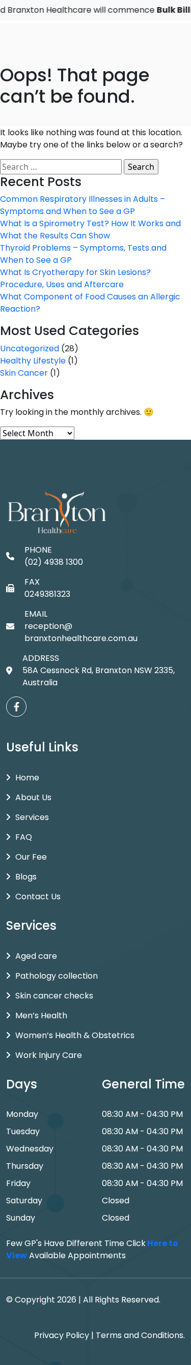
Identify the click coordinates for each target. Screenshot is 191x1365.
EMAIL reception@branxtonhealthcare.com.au (81, 626)
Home (27, 777)
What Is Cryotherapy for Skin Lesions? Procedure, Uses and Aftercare (75, 278)
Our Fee (31, 857)
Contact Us (38, 896)
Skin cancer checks (54, 996)
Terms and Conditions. (140, 1335)
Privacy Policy (61, 1335)
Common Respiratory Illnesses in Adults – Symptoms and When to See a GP (82, 205)
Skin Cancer (24, 373)
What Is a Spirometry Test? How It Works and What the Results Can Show (90, 229)
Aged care (36, 956)
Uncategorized (29, 348)
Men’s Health (41, 1015)
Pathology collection (56, 976)
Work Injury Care (48, 1055)
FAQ (23, 837)
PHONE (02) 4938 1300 (53, 556)
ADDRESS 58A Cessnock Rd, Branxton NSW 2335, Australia (98, 670)
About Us (33, 797)
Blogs (26, 877)
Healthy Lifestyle (33, 361)
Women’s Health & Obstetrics (74, 1035)
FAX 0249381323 (47, 588)
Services (32, 817)
